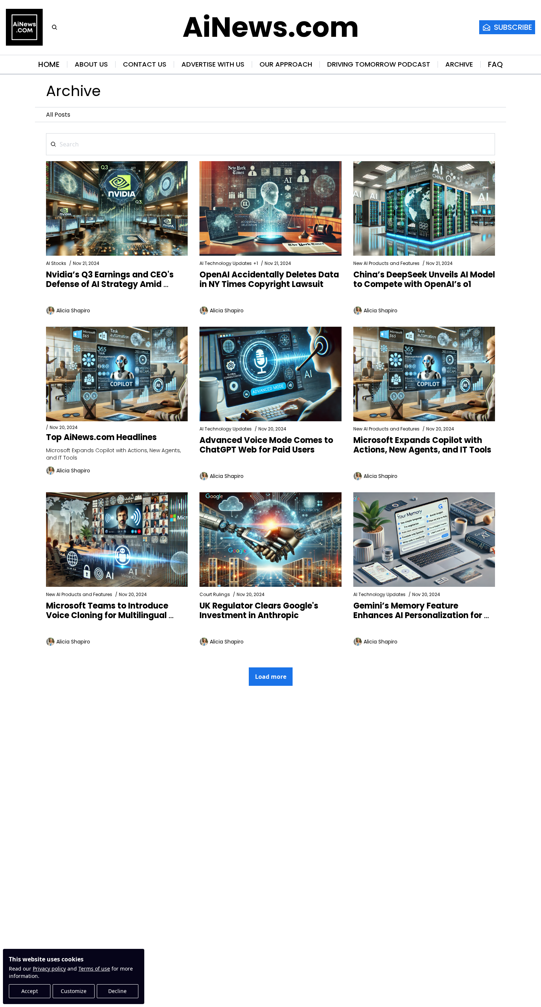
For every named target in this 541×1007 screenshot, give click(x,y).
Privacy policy (49, 968)
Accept (29, 991)
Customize (73, 991)
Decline (117, 991)
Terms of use (94, 968)
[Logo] (24, 27)
